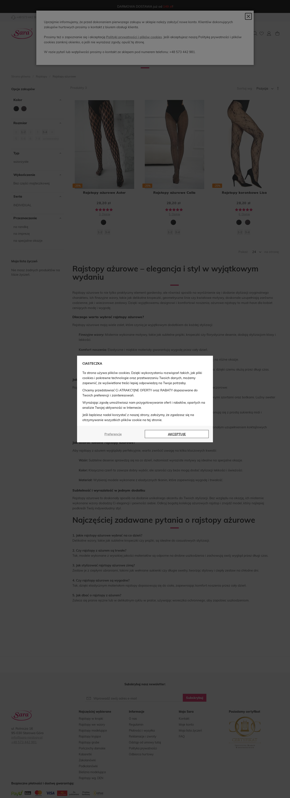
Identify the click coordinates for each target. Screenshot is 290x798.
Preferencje (113, 434)
